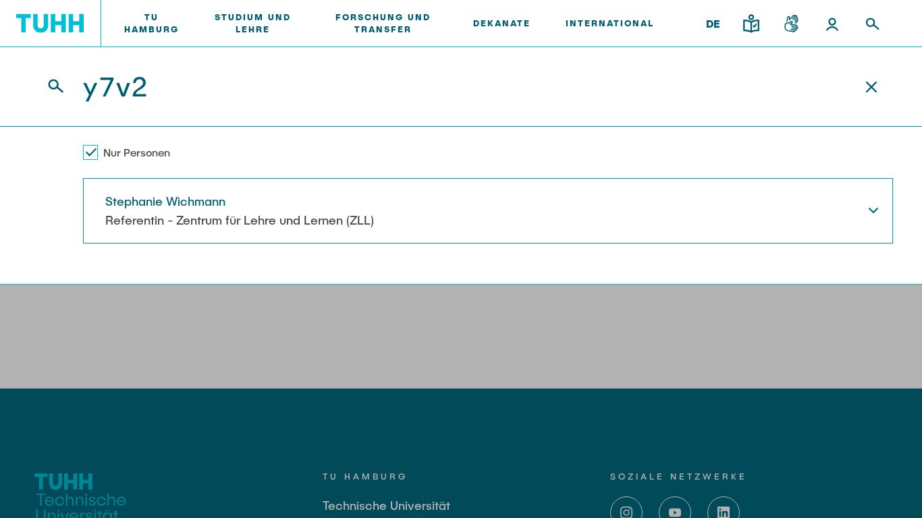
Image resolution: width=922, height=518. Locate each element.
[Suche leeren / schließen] (871, 87)
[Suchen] (48, 86)
